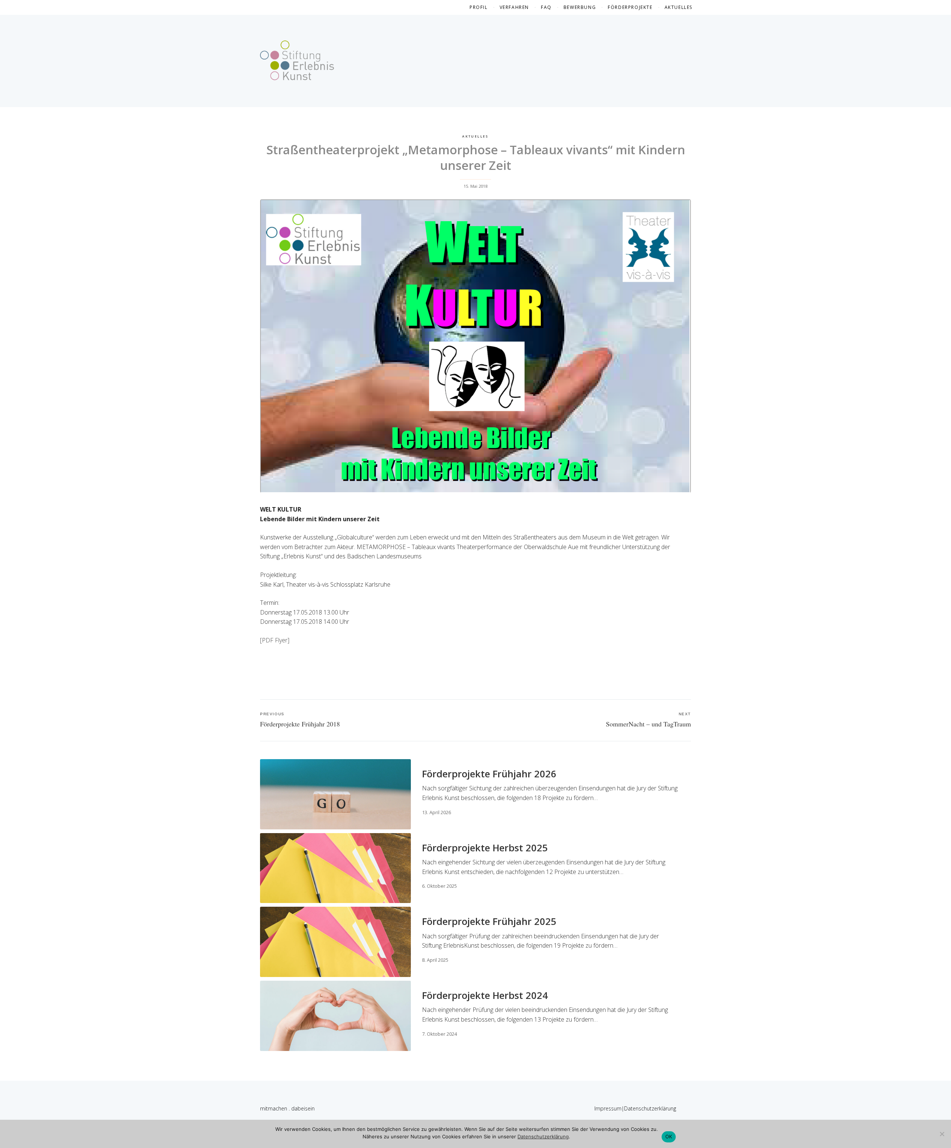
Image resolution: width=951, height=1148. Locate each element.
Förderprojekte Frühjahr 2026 (489, 773)
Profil (479, 7)
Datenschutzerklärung (650, 1108)
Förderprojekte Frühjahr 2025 (489, 921)
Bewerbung (580, 7)
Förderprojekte (630, 7)
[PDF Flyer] (274, 640)
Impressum (607, 1108)
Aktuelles (678, 7)
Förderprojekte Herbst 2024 (485, 995)
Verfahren (514, 7)
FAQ (546, 7)
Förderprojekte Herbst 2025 (485, 847)
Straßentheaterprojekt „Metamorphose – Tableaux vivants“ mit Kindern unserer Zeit (475, 157)
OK (668, 1136)
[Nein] (941, 1134)
